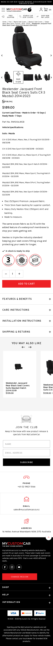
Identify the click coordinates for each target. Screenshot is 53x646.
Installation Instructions (21, 320)
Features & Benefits (17, 299)
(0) (50, 10)
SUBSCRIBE (26, 462)
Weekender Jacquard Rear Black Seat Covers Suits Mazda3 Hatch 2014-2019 (17, 387)
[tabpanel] (19, 374)
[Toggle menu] (3, 9)
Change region (19, 577)
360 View (18, 80)
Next (30, 347)
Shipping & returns (16, 331)
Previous (23, 347)
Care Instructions (15, 309)
